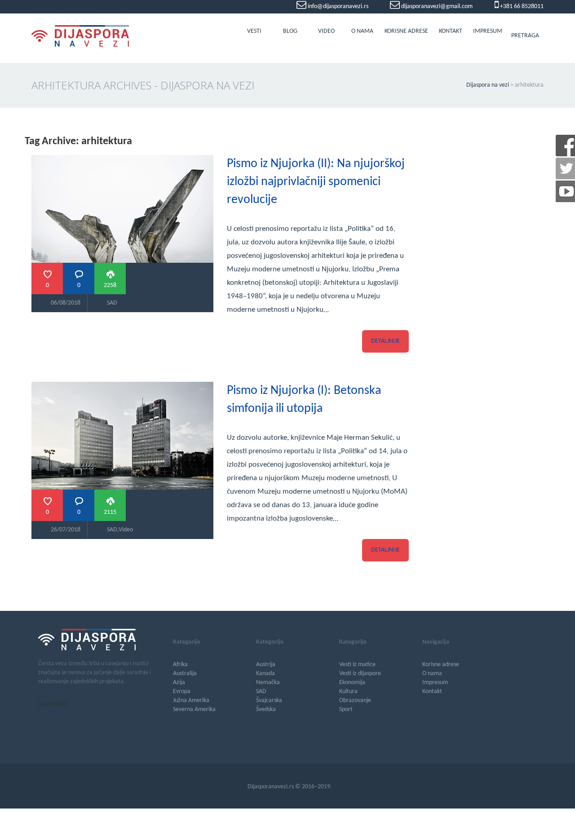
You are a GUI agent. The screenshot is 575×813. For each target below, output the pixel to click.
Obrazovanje (355, 700)
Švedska (266, 709)
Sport (346, 709)
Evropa (181, 691)
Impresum (487, 31)
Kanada (265, 673)
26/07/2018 (65, 529)
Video (326, 31)
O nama (362, 31)
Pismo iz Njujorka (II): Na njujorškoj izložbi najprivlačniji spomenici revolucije (316, 182)
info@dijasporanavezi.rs (337, 6)
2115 (110, 512)
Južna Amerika (191, 700)
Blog (290, 31)
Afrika (180, 664)
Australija (185, 673)
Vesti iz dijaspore (360, 673)
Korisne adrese (406, 31)
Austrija (265, 664)
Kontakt (450, 31)
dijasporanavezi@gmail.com (436, 6)
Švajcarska (269, 700)
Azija (179, 682)
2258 (110, 285)
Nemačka (268, 682)
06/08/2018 (65, 303)
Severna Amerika (194, 709)
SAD (112, 303)
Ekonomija (352, 682)
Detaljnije (385, 341)
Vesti (254, 31)
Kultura (348, 691)
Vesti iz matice (357, 664)
